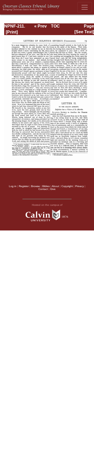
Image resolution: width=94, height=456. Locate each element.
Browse (35, 186)
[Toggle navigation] (84, 7)
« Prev (40, 26)
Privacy (79, 186)
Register (24, 186)
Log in (12, 186)
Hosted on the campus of (47, 204)
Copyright (67, 186)
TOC (55, 26)
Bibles (46, 186)
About (55, 186)
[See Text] (84, 32)
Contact (43, 189)
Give (53, 189)
